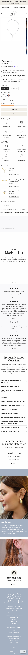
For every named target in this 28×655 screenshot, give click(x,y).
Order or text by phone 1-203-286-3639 (14, 209)
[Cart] (26, 13)
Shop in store (6, 205)
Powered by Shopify (14, 653)
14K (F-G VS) (5, 88)
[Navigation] (1, 13)
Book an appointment (9, 201)
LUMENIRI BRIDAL (6, 7)
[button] (11, 463)
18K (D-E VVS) (14, 88)
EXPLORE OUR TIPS (14, 459)
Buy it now (14, 114)
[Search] (22, 13)
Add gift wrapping (8, 100)
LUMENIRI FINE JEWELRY (20, 7)
